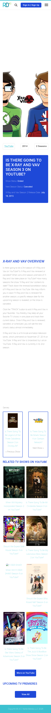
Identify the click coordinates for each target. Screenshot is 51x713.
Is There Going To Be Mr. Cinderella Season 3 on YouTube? (37, 506)
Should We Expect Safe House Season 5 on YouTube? (14, 550)
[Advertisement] (25, 38)
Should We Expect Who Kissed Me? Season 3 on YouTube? (37, 602)
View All (25, 694)
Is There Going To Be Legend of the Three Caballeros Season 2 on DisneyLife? (13, 438)
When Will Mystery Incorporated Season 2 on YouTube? (14, 506)
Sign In (26, 5)
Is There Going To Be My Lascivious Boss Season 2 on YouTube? (37, 554)
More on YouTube (25, 673)
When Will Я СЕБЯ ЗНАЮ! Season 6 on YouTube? (14, 574)
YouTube (8, 146)
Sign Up (35, 5)
